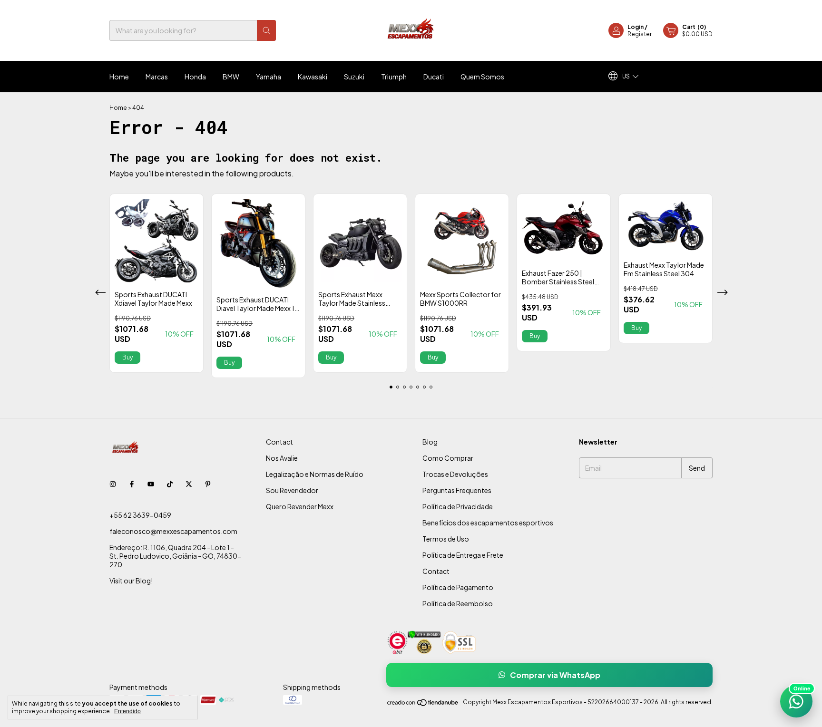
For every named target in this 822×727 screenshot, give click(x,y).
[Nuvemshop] (423, 704)
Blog (430, 441)
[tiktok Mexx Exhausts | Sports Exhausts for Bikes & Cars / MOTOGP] (169, 483)
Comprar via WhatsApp (555, 675)
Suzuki (354, 76)
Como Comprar (447, 458)
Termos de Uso (445, 538)
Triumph (394, 76)
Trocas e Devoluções (455, 474)
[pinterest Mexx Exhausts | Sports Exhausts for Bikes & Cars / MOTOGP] (208, 483)
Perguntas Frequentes (456, 490)
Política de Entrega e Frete (462, 555)
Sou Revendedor (292, 490)
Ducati (433, 76)
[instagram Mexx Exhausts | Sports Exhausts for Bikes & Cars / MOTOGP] (112, 483)
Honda (195, 76)
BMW (231, 76)
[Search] (266, 30)
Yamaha (268, 76)
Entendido (127, 711)
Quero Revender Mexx (299, 506)
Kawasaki (312, 76)
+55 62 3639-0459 (140, 515)
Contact (279, 441)
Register (639, 34)
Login (635, 26)
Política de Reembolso (457, 603)
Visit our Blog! (131, 580)
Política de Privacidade (457, 506)
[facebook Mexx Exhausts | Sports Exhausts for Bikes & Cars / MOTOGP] (131, 483)
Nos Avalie (282, 458)
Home (119, 76)
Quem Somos (482, 76)
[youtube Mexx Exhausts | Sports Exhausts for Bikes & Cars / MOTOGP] (150, 483)
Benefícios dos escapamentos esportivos (487, 522)
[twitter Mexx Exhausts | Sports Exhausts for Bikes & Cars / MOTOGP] (189, 483)
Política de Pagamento (457, 587)
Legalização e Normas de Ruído (314, 474)
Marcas (157, 76)
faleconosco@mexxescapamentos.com (173, 531)
